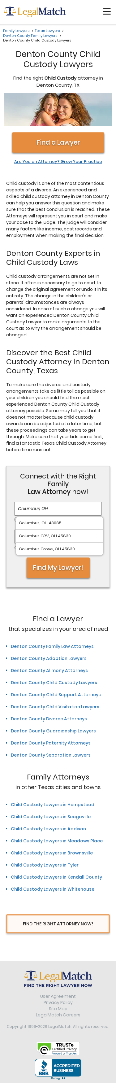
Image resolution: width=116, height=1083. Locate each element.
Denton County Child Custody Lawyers (54, 682)
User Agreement (58, 996)
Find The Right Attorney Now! (58, 924)
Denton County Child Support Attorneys (56, 695)
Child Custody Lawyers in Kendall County (56, 877)
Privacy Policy (58, 1002)
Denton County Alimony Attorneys (49, 670)
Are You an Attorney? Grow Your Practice (58, 161)
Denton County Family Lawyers (30, 35)
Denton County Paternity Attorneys (51, 743)
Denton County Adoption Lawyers (49, 658)
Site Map (58, 1009)
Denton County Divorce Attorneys (49, 719)
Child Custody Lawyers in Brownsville (52, 853)
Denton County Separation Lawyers (51, 755)
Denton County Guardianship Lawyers (53, 731)
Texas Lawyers (47, 30)
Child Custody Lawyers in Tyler (45, 865)
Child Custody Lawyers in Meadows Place (57, 841)
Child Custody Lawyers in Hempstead (52, 804)
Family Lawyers (16, 30)
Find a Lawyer (58, 142)
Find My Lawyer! (58, 567)
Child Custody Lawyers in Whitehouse (52, 889)
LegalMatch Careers (58, 1015)
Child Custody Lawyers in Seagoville (51, 817)
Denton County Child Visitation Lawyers (55, 707)
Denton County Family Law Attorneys (52, 646)
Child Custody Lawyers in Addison (48, 829)
